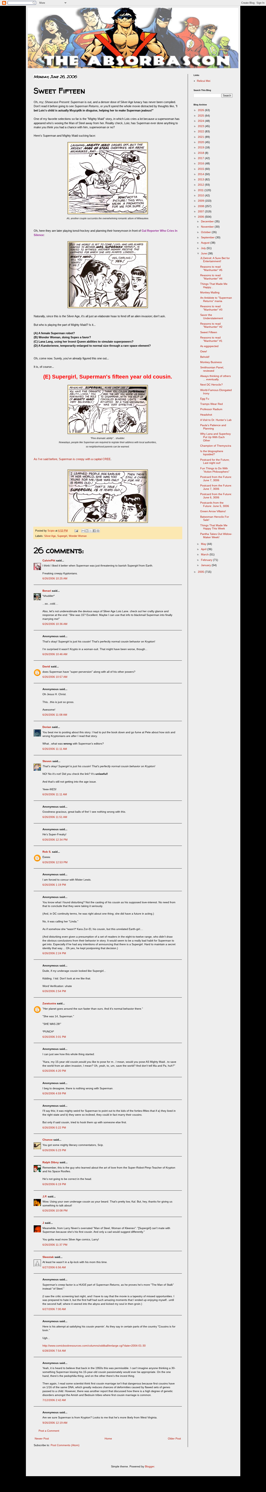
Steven (47, 761)
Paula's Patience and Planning (213, 427)
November (208, 226)
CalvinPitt (48, 560)
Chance (47, 1139)
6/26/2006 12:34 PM (55, 839)
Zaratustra (49, 1003)
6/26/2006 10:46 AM (54, 654)
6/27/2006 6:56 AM (54, 1267)
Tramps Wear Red (211, 403)
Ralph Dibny (50, 1162)
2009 (201, 200)
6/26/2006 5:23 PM (54, 1150)
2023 (201, 126)
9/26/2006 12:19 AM (54, 1422)
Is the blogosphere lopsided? (211, 453)
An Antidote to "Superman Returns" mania (216, 299)
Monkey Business (211, 362)
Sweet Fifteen (208, 332)
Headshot (206, 414)
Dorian (46, 727)
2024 (201, 120)
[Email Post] (76, 530)
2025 (201, 115)
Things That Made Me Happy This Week (213, 527)
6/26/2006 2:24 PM (54, 953)
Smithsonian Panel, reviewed (212, 369)
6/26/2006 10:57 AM (54, 676)
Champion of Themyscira (215, 445)
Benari (46, 590)
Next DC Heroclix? (211, 384)
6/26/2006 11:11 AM (54, 748)
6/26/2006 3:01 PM (54, 1036)
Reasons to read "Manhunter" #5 (211, 268)
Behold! (205, 356)
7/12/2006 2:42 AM (54, 1400)
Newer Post (42, 1438)
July (204, 248)
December (208, 221)
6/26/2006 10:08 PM (55, 1210)
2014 (201, 174)
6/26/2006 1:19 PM (54, 884)
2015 (201, 168)
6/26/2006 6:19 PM (54, 1184)
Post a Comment (49, 1430)
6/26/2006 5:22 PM (54, 1127)
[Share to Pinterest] (98, 531)
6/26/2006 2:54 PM (54, 991)
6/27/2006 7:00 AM (54, 1309)
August (205, 242)
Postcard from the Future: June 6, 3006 (216, 496)
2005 (201, 571)
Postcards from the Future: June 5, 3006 (214, 504)
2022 (201, 131)
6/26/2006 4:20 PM (54, 1070)
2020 (201, 142)
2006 (201, 216)
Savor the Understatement (211, 316)
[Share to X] (90, 531)
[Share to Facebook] (94, 531)
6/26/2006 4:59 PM (54, 1093)
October (206, 232)
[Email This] (83, 531)
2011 (201, 190)
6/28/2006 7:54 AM (54, 1350)
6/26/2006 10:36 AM (54, 623)
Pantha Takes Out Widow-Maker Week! (216, 535)
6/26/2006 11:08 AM (54, 714)
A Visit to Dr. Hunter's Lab (216, 419)
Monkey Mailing (209, 292)
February (207, 559)
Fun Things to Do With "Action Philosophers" (214, 470)
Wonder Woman (78, 536)
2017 (201, 158)
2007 (201, 211)
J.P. (44, 1196)
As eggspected (209, 346)
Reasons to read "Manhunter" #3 (211, 308)
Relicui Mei (203, 80)
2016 (201, 163)
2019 (201, 147)
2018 (201, 152)
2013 (201, 179)
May (204, 543)
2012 (201, 184)
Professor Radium (211, 409)
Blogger (149, 1466)
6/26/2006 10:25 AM (54, 578)
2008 (201, 206)
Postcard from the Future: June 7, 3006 (216, 478)
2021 (201, 136)
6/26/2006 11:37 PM (54, 1244)
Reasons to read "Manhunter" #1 (211, 339)
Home (108, 1438)
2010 (201, 195)
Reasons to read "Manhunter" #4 (211, 277)
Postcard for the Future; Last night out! (215, 461)
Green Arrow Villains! (213, 511)
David (46, 666)
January (206, 565)
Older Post (174, 1438)
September (208, 237)
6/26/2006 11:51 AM (54, 817)
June (204, 253)
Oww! (203, 351)
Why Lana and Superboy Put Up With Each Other (215, 437)
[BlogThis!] (87, 531)
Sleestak (48, 1257)
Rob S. (46, 851)
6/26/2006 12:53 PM (55, 862)
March (205, 554)
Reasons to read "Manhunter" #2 (211, 325)
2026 (201, 110)
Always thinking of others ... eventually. (215, 377)
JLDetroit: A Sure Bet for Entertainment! (215, 260)
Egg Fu (204, 398)
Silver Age (50, 536)
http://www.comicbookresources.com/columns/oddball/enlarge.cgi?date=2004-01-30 (94, 1345)
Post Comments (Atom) (65, 1445)
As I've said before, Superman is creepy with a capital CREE (72, 459)
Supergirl (62, 536)
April (204, 549)
